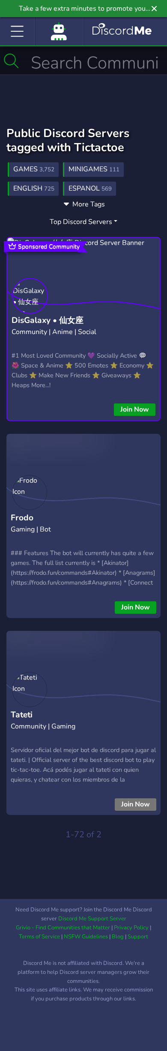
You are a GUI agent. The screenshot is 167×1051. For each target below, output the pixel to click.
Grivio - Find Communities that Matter (63, 928)
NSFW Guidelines (86, 937)
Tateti (22, 714)
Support (138, 937)
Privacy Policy (131, 928)
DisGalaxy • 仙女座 (48, 320)
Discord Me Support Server (92, 919)
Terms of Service (39, 937)
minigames (94, 169)
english (33, 188)
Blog (118, 937)
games (33, 169)
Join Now (134, 409)
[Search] (11, 60)
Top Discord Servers (81, 222)
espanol (90, 188)
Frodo (22, 517)
